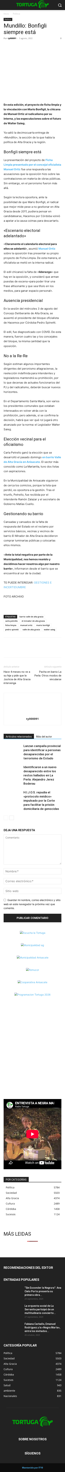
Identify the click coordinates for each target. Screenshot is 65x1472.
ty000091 (12, 38)
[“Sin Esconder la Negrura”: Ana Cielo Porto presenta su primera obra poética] (13, 1292)
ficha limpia (10, 625)
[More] (32, 46)
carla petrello (11, 621)
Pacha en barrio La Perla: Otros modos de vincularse (47, 675)
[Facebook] (7, 46)
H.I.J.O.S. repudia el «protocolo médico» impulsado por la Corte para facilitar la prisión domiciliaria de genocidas (41, 801)
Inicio (6, 13)
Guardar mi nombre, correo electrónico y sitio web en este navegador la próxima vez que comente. (32, 904)
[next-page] (11, 818)
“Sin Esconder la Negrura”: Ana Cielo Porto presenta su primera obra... (43, 1291)
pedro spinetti (12, 629)
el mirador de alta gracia (33, 621)
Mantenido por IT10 (32, 1467)
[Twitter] (15, 46)
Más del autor (44, 736)
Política (16, 13)
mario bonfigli (43, 625)
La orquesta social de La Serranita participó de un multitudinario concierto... (40, 1309)
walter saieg (49, 629)
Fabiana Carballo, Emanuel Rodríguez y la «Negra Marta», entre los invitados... (42, 1327)
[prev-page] (6, 818)
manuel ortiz (26, 625)
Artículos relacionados (19, 736)
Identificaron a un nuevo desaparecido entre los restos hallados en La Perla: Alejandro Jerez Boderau (40, 775)
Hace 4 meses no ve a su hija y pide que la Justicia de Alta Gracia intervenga (17, 677)
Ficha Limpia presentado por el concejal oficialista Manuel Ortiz (32, 164)
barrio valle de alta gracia (31, 616)
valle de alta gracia (31, 629)
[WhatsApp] (23, 46)
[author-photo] (32, 713)
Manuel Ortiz (46, 248)
